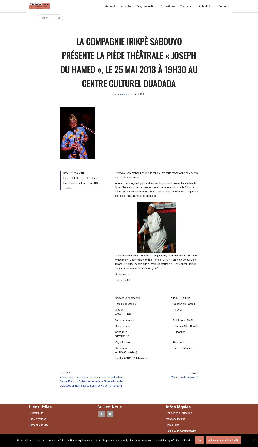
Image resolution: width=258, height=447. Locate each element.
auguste (122, 94)
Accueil (110, 6)
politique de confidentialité (223, 440)
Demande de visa (39, 424)
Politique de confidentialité (181, 430)
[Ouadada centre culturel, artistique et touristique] (39, 6)
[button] (193, 6)
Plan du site (172, 424)
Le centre (126, 6)
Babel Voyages (37, 419)
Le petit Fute (36, 413)
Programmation (146, 6)
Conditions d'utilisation (179, 413)
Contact (223, 6)
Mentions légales (175, 419)
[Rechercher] (59, 17)
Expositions (168, 6)
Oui (199, 440)
